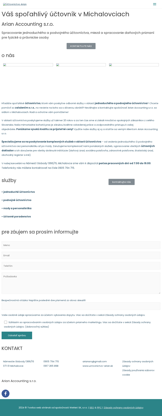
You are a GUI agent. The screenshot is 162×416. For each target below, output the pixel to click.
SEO (92, 407)
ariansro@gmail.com (95, 361)
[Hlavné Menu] (155, 4)
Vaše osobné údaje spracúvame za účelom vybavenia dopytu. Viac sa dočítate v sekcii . (73, 315)
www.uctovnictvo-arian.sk (98, 365)
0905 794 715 (66, 168)
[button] (81, 46)
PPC (99, 407)
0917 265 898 (51, 365)
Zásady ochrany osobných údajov (125, 315)
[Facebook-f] (5, 394)
